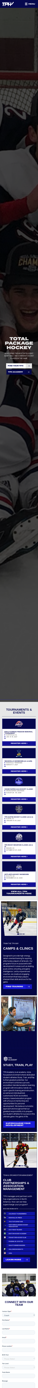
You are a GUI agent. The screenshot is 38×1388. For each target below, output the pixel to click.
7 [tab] (23, 1029)
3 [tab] (23, 934)
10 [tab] (31, 1029)
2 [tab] (21, 934)
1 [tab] (18, 934)
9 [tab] (29, 1029)
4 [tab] (16, 1029)
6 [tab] (21, 1029)
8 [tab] (26, 1029)
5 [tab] (18, 1029)
